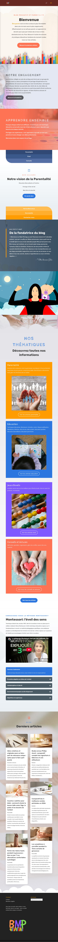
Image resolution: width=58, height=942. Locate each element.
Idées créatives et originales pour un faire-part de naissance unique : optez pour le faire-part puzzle (16, 755)
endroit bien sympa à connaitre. (14, 910)
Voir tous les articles (28, 600)
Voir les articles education (29, 474)
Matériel (33, 762)
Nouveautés (29, 213)
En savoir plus (29, 196)
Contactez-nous (29, 217)
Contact (8, 899)
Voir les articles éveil (29, 533)
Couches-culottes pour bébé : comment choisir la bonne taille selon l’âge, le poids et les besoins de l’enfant (16, 805)
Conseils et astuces (11, 762)
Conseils (29, 161)
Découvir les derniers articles (28, 45)
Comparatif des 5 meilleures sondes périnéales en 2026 (39, 801)
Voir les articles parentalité (29, 415)
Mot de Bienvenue (29, 209)
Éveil (29, 156)
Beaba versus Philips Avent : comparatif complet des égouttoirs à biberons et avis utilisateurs (41, 755)
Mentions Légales (10, 901)
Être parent (16, 24)
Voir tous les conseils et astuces (29, 589)
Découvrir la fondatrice (15, 97)
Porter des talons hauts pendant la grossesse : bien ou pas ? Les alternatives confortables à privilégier (16, 855)
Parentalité (29, 152)
